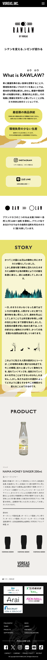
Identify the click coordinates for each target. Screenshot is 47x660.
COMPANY (16, 653)
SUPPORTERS (8, 633)
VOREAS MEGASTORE (31, 633)
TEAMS (6, 626)
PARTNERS (28, 629)
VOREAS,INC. (23, 656)
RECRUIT (39, 653)
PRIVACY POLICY (28, 653)
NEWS (26, 623)
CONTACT (7, 653)
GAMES (26, 626)
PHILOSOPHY (8, 623)
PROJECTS (7, 629)
